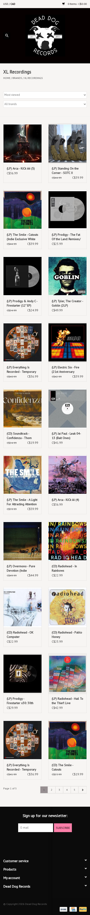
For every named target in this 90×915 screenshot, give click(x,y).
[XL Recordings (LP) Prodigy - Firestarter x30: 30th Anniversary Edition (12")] (22, 673)
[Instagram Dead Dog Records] (56, 841)
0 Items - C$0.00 (77, 3)
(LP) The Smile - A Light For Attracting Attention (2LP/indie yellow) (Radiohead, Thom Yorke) (22, 502)
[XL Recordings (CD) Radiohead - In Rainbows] (67, 541)
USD (6, 3)
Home (6, 78)
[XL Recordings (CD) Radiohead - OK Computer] (22, 607)
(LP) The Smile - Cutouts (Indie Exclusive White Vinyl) (22, 237)
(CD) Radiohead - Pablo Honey (67, 634)
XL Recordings (33, 78)
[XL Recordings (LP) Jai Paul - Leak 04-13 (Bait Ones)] (67, 408)
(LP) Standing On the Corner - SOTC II (65, 170)
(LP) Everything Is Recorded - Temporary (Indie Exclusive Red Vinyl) (21, 767)
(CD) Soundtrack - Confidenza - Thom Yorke (19, 436)
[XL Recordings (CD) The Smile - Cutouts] (67, 740)
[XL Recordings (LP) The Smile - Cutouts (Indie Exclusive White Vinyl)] (22, 209)
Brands (17, 78)
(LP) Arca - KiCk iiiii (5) (21, 168)
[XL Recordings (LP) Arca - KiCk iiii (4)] (67, 475)
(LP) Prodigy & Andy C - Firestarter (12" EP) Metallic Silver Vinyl (22, 303)
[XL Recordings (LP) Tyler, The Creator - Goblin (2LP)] (67, 276)
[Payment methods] (63, 909)
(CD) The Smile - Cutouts (62, 767)
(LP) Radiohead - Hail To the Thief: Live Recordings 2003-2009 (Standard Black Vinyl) (67, 701)
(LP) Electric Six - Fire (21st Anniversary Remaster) (65, 369)
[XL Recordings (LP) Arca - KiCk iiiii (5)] (22, 143)
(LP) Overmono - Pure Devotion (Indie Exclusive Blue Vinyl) (21, 568)
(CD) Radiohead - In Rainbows (64, 568)
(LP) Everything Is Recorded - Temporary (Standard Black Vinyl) (21, 369)
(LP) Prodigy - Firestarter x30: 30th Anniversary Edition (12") (20, 701)
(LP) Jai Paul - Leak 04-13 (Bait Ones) (66, 436)
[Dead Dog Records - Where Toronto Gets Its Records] (51, 35)
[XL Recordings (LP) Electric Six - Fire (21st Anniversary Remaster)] (67, 342)
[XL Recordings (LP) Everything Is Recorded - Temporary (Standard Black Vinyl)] (22, 342)
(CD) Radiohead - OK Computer (20, 634)
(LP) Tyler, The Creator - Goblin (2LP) (67, 303)
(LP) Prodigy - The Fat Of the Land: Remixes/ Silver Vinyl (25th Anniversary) (66, 237)
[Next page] (82, 789)
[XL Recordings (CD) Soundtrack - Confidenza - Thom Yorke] (22, 408)
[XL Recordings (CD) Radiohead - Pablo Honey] (67, 607)
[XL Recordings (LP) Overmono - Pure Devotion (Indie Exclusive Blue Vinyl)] (22, 541)
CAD (12, 3)
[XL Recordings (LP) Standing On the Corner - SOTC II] (67, 143)
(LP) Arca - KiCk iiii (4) (65, 500)
